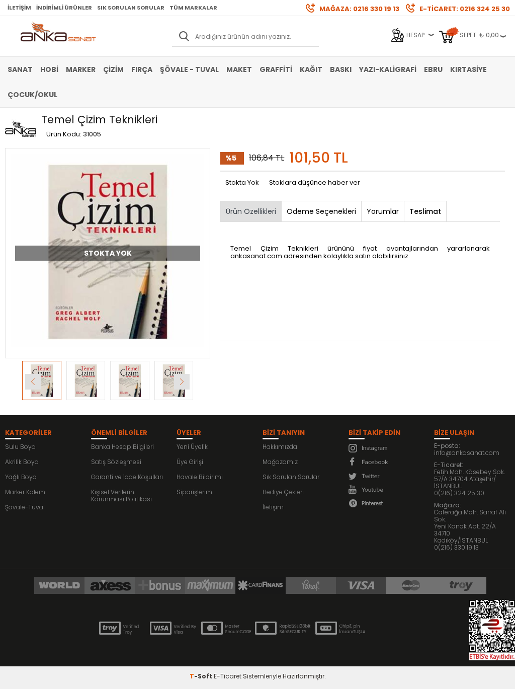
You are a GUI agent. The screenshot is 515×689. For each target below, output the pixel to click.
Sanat (20, 69)
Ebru (433, 69)
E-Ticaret (227, 676)
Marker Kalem (25, 492)
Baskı (341, 69)
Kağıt (311, 69)
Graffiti (276, 69)
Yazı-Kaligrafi (387, 69)
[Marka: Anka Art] (20, 129)
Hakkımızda (280, 446)
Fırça (141, 69)
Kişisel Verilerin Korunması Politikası (121, 495)
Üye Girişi (190, 461)
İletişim (19, 8)
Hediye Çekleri (283, 492)
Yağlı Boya (21, 477)
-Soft (202, 676)
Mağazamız (280, 461)
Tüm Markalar (193, 8)
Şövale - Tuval (189, 69)
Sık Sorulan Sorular (130, 8)
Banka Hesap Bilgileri (122, 446)
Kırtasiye (468, 69)
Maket (239, 69)
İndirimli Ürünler (64, 8)
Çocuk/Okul (32, 95)
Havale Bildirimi (200, 477)
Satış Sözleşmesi (116, 461)
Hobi (49, 69)
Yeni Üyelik (192, 446)
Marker (81, 69)
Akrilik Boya (22, 461)
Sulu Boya (20, 446)
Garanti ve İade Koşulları (127, 477)
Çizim (113, 69)
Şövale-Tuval (25, 507)
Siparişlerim (194, 492)
